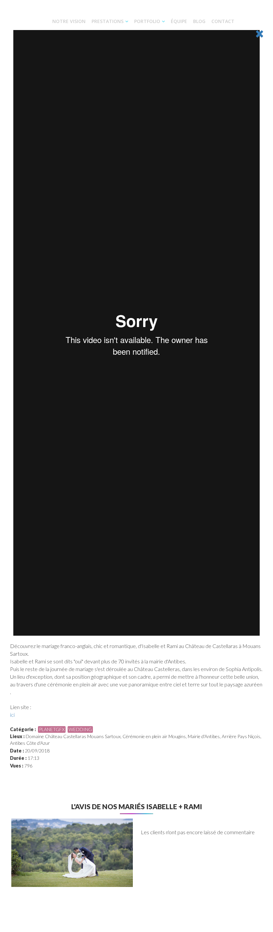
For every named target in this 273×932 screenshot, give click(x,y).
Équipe (179, 21)
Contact (222, 21)
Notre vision (69, 21)
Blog (199, 21)
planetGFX (52, 729)
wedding (80, 729)
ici (12, 714)
